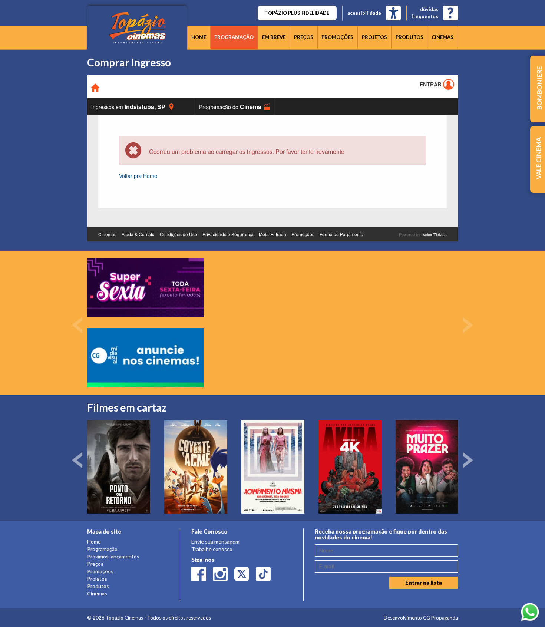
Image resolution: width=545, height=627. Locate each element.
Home (198, 37)
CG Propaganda (440, 618)
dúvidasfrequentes (425, 12)
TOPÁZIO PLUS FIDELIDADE (297, 13)
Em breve (273, 37)
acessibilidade (364, 13)
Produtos (409, 37)
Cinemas (442, 37)
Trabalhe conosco (211, 549)
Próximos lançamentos (113, 556)
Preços (303, 37)
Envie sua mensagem (215, 541)
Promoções (337, 37)
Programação (234, 37)
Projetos (374, 37)
